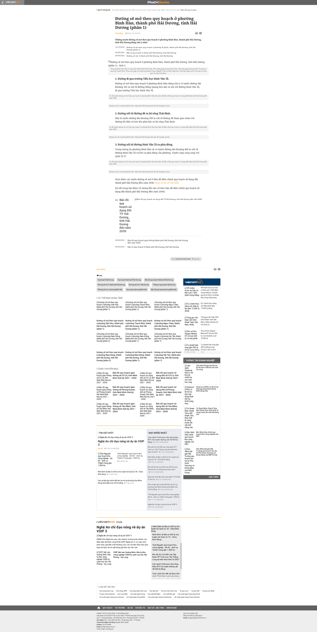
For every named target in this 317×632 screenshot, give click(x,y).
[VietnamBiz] (194, 281)
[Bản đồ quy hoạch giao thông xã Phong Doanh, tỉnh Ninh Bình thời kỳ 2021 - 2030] (104, 393)
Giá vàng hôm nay (106, 591)
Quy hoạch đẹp (154, 10)
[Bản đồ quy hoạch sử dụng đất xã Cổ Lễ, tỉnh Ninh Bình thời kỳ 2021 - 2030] (147, 378)
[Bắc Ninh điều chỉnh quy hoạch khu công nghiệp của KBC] (190, 438)
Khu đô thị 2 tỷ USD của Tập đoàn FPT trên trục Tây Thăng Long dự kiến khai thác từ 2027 (162, 449)
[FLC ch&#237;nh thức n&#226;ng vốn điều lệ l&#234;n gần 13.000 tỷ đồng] (192, 308)
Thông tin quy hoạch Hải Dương (164, 284)
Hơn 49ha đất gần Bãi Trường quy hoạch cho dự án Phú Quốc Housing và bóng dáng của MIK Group (206, 452)
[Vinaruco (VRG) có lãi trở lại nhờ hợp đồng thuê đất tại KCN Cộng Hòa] (190, 395)
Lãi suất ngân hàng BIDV (135, 597)
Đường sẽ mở (125, 10)
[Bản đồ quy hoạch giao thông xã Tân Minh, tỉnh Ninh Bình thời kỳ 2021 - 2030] (104, 410)
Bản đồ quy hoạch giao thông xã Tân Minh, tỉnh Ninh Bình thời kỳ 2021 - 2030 (124, 407)
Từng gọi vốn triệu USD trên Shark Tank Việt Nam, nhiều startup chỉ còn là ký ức (209, 321)
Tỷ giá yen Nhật (208, 591)
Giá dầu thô (153, 591)
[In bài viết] (196, 33)
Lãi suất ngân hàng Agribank (189, 594)
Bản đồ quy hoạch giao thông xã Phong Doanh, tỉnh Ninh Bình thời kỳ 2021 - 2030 (124, 391)
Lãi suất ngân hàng (137, 594)
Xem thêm (213, 477)
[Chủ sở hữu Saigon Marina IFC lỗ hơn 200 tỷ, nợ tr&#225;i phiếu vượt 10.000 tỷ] (192, 335)
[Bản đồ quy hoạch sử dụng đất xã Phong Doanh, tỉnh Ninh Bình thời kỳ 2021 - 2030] (147, 393)
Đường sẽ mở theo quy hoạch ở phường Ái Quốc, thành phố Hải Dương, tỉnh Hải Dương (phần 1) (161, 48)
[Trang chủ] (98, 607)
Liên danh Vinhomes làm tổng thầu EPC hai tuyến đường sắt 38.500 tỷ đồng (163, 439)
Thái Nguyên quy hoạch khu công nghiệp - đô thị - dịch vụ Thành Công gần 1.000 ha (130, 455)
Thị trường (120, 608)
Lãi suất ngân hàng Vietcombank (186, 597)
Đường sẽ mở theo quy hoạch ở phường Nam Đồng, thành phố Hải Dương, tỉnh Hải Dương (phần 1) (138, 356)
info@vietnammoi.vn (108, 627)
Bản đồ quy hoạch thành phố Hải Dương (159, 279)
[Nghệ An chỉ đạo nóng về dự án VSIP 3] (122, 437)
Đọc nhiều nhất (158, 433)
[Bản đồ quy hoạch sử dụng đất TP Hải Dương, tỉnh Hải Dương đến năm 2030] (168, 215)
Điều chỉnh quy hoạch (170, 10)
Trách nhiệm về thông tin (105, 629)
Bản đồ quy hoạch (188, 10)
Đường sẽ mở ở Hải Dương (139, 284)
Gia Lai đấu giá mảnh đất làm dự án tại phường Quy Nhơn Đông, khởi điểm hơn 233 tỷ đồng (163, 486)
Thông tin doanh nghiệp (200, 360)
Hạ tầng (115, 10)
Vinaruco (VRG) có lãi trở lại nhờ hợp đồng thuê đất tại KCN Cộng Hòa (207, 389)
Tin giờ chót (106, 433)
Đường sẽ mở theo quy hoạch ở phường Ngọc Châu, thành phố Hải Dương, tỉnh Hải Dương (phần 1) (167, 324)
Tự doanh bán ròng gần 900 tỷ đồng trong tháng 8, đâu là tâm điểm (210, 348)
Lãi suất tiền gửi (169, 594)
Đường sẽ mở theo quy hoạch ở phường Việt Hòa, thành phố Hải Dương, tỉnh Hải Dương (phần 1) (110, 324)
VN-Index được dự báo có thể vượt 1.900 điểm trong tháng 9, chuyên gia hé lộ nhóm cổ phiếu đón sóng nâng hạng (210, 293)
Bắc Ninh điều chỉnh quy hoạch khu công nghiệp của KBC (207, 434)
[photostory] (158, 2)
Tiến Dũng (119, 33)
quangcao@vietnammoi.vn (197, 618)
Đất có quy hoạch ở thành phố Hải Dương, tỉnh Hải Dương (151, 53)
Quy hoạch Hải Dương (106, 279)
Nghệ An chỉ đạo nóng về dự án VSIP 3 (121, 443)
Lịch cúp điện (122, 594)
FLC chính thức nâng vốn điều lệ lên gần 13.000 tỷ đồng (208, 305)
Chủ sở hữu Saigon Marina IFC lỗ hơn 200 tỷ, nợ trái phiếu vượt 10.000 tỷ (209, 334)
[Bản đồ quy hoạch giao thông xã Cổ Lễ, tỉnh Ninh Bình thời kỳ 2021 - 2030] (104, 378)
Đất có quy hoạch (139, 10)
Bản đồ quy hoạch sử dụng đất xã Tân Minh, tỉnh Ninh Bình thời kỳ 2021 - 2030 (166, 407)
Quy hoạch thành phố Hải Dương (129, 279)
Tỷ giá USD (195, 591)
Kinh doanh (172, 608)
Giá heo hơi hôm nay (169, 591)
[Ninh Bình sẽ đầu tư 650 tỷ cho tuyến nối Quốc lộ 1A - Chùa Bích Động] (166, 528)
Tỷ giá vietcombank (107, 594)
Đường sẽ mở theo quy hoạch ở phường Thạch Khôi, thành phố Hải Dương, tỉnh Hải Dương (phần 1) (138, 324)
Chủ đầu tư (140, 608)
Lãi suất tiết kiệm (154, 594)
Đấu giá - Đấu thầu (156, 608)
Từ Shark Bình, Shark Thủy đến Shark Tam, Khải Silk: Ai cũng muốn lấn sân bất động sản (207, 411)
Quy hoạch (104, 10)
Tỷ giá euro (184, 591)
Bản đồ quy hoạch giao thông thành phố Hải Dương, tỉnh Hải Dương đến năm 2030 (158, 241)
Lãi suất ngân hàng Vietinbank (159, 597)
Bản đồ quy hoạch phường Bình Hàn (164, 289)
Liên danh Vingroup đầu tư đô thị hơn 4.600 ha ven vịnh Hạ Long (207, 367)
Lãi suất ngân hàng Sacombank (111, 597)
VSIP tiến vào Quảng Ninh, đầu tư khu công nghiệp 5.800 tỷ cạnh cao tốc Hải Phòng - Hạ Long (130, 554)
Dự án (100, 448)
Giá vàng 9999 (121, 591)
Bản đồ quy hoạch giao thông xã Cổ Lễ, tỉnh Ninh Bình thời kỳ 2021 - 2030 (125, 375)
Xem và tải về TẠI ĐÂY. (167, 182)
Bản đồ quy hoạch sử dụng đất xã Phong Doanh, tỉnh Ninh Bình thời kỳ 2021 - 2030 (168, 391)
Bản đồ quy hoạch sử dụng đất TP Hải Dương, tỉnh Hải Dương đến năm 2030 (125, 215)
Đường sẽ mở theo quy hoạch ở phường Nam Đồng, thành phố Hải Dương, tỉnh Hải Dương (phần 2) (110, 356)
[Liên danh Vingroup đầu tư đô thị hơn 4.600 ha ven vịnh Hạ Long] (190, 373)
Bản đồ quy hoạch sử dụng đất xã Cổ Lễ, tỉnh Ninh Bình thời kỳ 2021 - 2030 (167, 377)
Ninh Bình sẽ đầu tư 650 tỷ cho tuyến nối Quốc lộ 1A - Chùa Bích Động (165, 537)
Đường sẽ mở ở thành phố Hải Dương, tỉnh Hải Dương (150, 56)
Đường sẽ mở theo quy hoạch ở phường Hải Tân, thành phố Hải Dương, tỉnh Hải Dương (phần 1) (167, 356)
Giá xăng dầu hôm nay (138, 591)
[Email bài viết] (200, 33)
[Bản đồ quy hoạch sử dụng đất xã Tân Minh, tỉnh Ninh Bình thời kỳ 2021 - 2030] (147, 410)
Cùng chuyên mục (108, 368)
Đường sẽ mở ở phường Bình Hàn (110, 289)
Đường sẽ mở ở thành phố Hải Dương (111, 284)
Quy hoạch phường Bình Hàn (136, 289)
